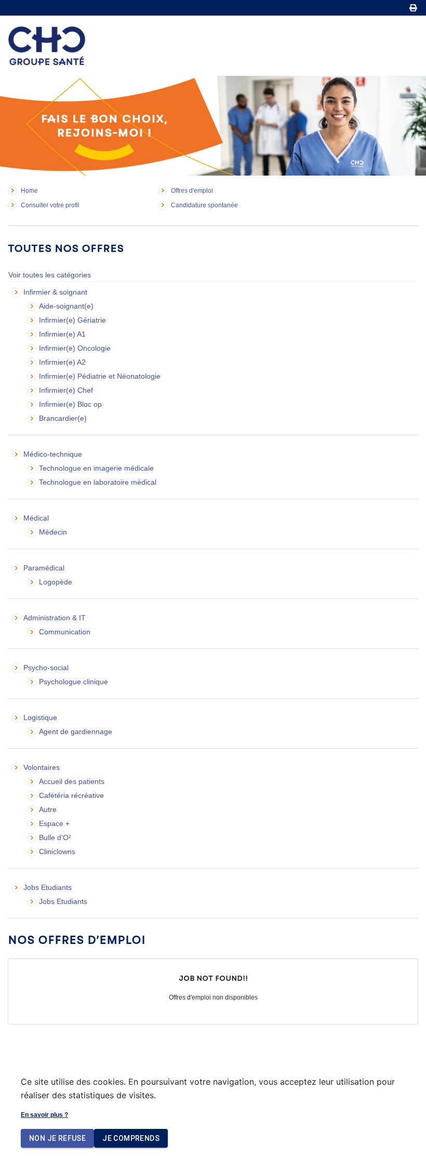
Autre (48, 809)
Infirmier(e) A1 (62, 334)
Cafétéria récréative (71, 795)
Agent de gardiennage (75, 731)
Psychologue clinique (73, 681)
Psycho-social (46, 667)
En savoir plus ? (44, 1115)
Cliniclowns (57, 851)
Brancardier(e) (63, 418)
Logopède (55, 582)
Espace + (54, 823)
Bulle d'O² (55, 837)
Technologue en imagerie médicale (96, 468)
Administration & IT (54, 618)
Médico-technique (52, 454)
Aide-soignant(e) (66, 306)
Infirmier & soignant (55, 292)
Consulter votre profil (50, 205)
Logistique (40, 717)
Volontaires (41, 767)
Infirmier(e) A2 (62, 362)
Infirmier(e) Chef (66, 390)
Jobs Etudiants (47, 887)
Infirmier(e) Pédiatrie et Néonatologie (100, 376)
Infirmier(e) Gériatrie (72, 320)
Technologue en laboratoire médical (97, 482)
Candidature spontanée (204, 205)
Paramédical (43, 568)
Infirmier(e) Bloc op (70, 404)
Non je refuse (57, 1138)
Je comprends (130, 1138)
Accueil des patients (71, 781)
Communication (64, 632)
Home (29, 190)
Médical (36, 518)
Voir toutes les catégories (49, 275)
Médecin (53, 532)
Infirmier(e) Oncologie (75, 348)
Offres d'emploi (192, 190)
